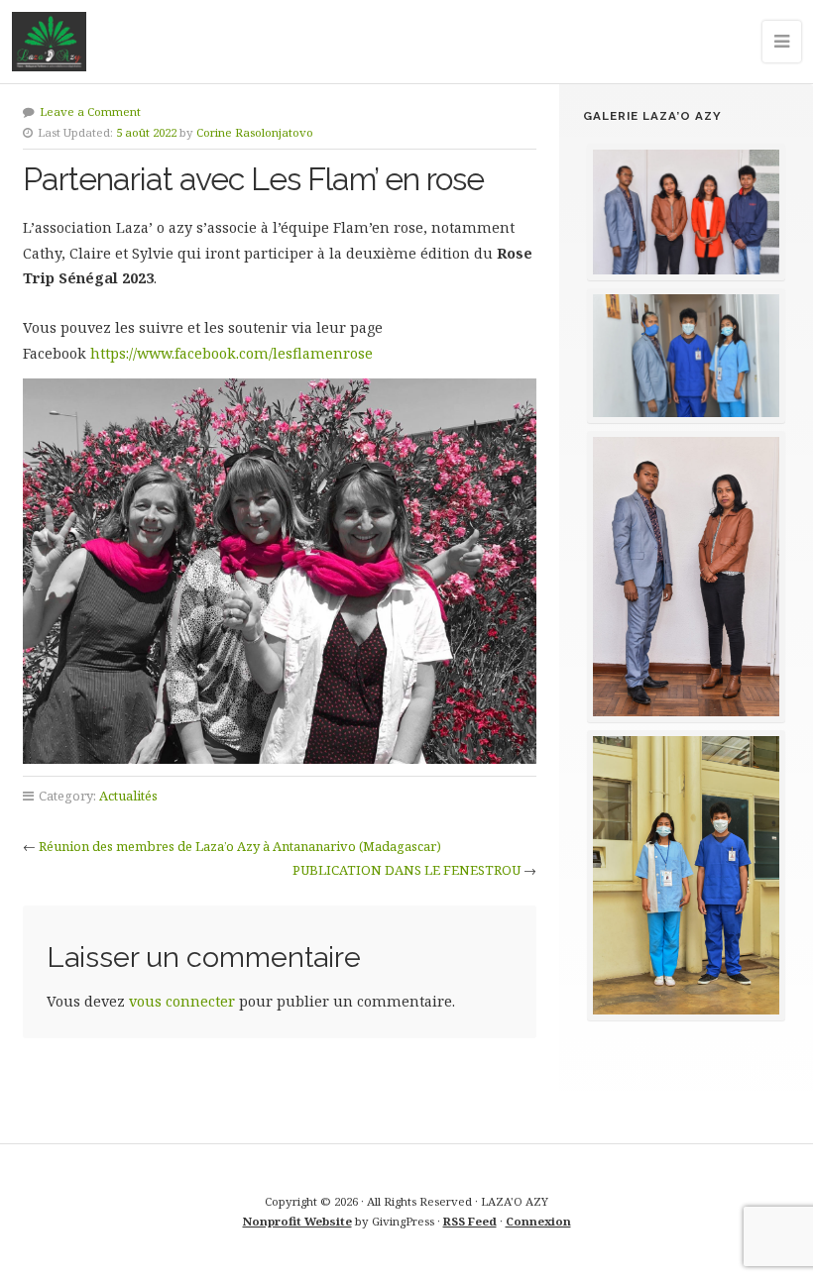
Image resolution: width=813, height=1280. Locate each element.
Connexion (538, 1221)
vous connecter (182, 1001)
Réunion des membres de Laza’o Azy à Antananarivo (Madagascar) (240, 846)
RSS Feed (470, 1221)
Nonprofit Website (297, 1221)
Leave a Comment (90, 111)
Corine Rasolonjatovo (254, 132)
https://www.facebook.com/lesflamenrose (233, 353)
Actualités (128, 795)
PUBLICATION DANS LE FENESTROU (406, 870)
